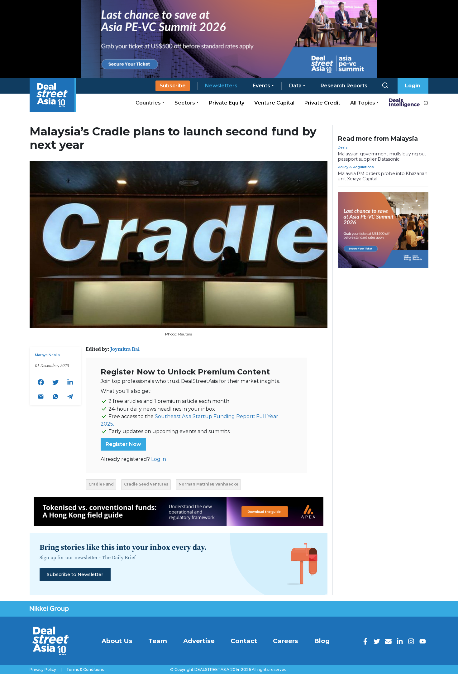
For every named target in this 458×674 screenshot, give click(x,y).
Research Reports (344, 86)
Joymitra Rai (125, 348)
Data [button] (295, 86)
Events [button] (261, 86)
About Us (117, 641)
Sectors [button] (184, 103)
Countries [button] (148, 103)
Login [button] (412, 86)
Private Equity (226, 103)
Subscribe (173, 86)
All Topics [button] (362, 103)
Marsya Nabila (47, 355)
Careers (285, 641)
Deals (342, 147)
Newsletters (221, 86)
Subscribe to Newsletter (75, 574)
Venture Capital (274, 103)
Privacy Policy (43, 670)
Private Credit (322, 103)
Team (157, 641)
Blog (322, 641)
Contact (244, 641)
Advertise (199, 641)
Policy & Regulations (356, 167)
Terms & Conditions (85, 670)
